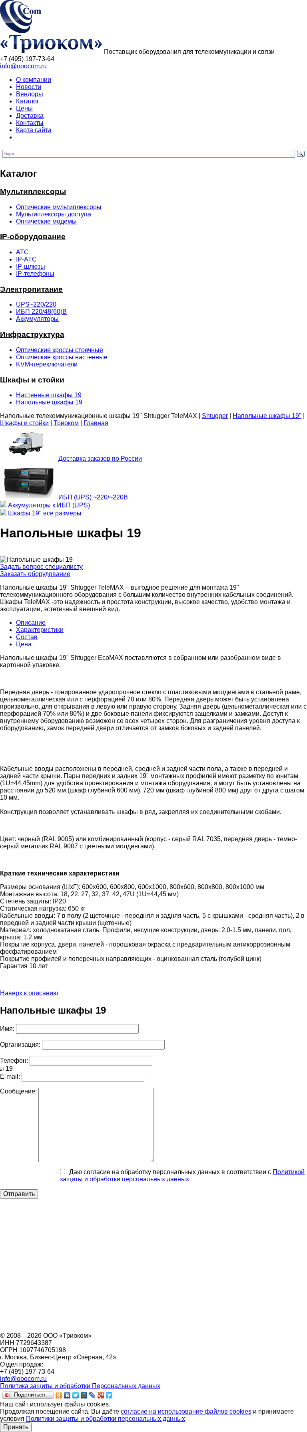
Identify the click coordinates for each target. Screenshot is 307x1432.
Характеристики (40, 629)
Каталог (27, 101)
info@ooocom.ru (23, 66)
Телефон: (14, 1060)
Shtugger (215, 415)
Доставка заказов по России (100, 458)
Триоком (66, 423)
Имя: (7, 1028)
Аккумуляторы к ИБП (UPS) (49, 505)
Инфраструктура (32, 334)
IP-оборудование (33, 236)
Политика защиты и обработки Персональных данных (80, 1385)
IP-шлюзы (30, 266)
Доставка (30, 115)
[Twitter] (76, 1395)
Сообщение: (18, 1091)
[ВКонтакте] (67, 1395)
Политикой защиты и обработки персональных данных (182, 1175)
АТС (22, 252)
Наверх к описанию (29, 993)
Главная (96, 423)
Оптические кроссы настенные (62, 357)
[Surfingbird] (109, 1395)
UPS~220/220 (36, 304)
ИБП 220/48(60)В (41, 311)
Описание (31, 622)
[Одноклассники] (59, 1395)
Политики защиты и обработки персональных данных (105, 1418)
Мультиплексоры (33, 191)
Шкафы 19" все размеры (45, 513)
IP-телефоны (35, 273)
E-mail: (10, 1076)
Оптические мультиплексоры (59, 207)
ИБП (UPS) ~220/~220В (93, 497)
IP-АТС (26, 259)
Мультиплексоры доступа (53, 214)
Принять (15, 1427)
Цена (24, 644)
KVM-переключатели (47, 364)
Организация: (20, 1044)
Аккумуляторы (37, 318)
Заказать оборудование (35, 573)
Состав (27, 637)
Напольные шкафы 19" (267, 415)
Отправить (19, 1193)
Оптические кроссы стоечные (59, 350)
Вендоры (29, 94)
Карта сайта (34, 130)
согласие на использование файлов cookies (186, 1411)
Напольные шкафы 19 (49, 402)
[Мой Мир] (84, 1395)
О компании (33, 79)
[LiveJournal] (92, 1395)
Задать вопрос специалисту (41, 566)
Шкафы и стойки (32, 380)
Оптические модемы (46, 221)
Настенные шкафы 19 (49, 395)
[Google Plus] (101, 1395)
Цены (24, 108)
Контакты (30, 122)
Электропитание (31, 289)
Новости (28, 86)
